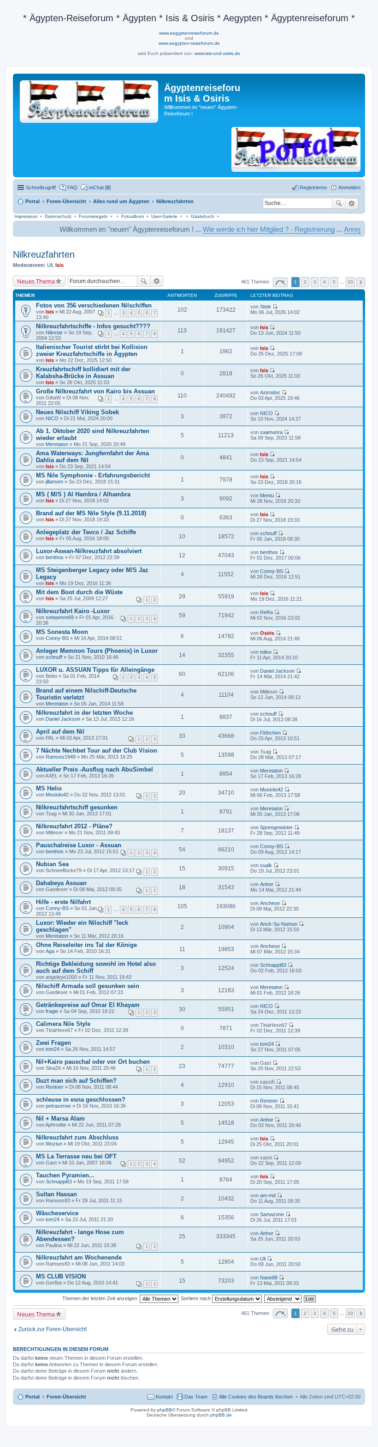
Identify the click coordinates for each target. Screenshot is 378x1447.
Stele (265, 306)
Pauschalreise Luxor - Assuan (78, 845)
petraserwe (58, 1106)
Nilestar (54, 332)
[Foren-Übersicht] (89, 100)
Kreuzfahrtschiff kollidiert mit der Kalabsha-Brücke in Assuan (83, 373)
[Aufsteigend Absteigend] (283, 1298)
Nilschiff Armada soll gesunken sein (87, 986)
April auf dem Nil (60, 731)
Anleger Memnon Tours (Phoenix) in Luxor (97, 650)
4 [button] (324, 281)
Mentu (267, 495)
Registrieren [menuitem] (313, 187)
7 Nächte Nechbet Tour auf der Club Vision (96, 750)
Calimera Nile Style (63, 1023)
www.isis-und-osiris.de (217, 53)
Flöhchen (270, 733)
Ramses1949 (61, 757)
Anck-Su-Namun (278, 924)
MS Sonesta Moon (62, 631)
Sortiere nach (196, 1298)
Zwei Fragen (53, 1042)
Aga (50, 951)
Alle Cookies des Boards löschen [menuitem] (256, 1396)
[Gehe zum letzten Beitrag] (275, 306)
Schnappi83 (273, 965)
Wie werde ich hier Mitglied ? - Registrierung (240, 229)
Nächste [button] (360, 282)
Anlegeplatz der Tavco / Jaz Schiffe (86, 532)
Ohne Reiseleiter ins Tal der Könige (86, 944)
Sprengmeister (276, 827)
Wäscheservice (57, 1213)
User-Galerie (164, 216)
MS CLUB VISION (61, 1276)
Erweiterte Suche (352, 203)
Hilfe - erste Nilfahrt (63, 901)
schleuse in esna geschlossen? (80, 1099)
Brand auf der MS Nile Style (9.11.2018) (91, 513)
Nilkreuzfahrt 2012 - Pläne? (74, 826)
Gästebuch (202, 216)
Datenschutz (58, 216)
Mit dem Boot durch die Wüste (79, 592)
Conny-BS (271, 571)
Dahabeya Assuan (61, 883)
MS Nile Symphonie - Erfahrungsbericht (93, 475)
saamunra (271, 432)
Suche (339, 203)
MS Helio (49, 788)
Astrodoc (270, 392)
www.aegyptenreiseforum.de (189, 33)
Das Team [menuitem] (195, 1396)
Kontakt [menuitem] (164, 1396)
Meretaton (57, 444)
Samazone (272, 1214)
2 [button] (305, 281)
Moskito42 (57, 794)
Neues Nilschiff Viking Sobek (77, 412)
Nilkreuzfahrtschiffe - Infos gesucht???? (93, 326)
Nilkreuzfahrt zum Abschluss (77, 1137)
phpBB (164, 1409)
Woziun (54, 1143)
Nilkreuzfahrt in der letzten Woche (84, 712)
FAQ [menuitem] (72, 187)
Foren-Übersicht (66, 1396)
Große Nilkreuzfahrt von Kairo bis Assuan (95, 391)
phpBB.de (221, 1414)
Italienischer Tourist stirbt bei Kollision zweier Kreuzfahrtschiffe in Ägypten (92, 350)
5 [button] (334, 281)
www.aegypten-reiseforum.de (189, 43)
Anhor (266, 884)
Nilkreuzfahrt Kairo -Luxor (73, 611)
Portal (32, 201)
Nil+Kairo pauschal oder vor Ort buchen (93, 1061)
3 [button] (314, 281)
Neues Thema (36, 281)
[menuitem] (96, 187)
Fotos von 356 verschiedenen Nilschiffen (94, 305)
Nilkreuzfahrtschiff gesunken (77, 807)
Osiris (267, 633)
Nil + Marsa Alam (60, 1118)
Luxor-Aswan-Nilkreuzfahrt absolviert (89, 551)
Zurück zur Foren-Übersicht (52, 1329)
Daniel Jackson (277, 671)
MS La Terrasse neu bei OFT (76, 1156)
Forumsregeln (93, 216)
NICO (52, 418)
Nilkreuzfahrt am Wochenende (79, 1257)
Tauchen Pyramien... (65, 1175)
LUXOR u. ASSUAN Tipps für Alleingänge (95, 669)
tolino (266, 652)
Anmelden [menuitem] (349, 187)
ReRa (266, 612)
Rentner (55, 1087)
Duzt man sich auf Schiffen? (76, 1080)
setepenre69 (60, 617)
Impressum (25, 216)
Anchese (270, 903)
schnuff (268, 533)
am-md (268, 1195)
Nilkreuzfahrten (44, 254)
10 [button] (350, 281)
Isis (59, 265)
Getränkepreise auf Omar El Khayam (88, 1004)
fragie (52, 1011)
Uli (50, 265)
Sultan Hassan (56, 1194)
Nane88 (269, 1277)
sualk (266, 865)
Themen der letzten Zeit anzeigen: (101, 1298)
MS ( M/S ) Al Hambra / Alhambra (83, 494)
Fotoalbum (132, 216)
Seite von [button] (280, 282)
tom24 (52, 1049)
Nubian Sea (52, 864)
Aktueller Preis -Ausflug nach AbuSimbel (94, 769)
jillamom (54, 481)
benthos (55, 557)
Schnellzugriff (41, 187)
